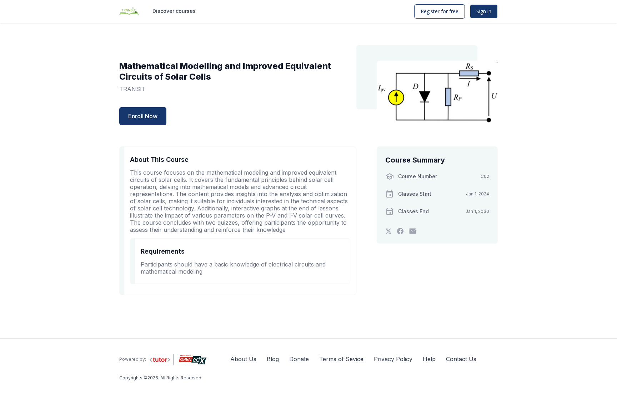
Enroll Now (142, 116)
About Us (243, 359)
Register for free (439, 11)
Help (429, 359)
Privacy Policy (393, 359)
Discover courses (174, 11)
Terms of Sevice (341, 359)
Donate (299, 359)
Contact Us (461, 359)
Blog (273, 359)
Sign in (483, 11)
